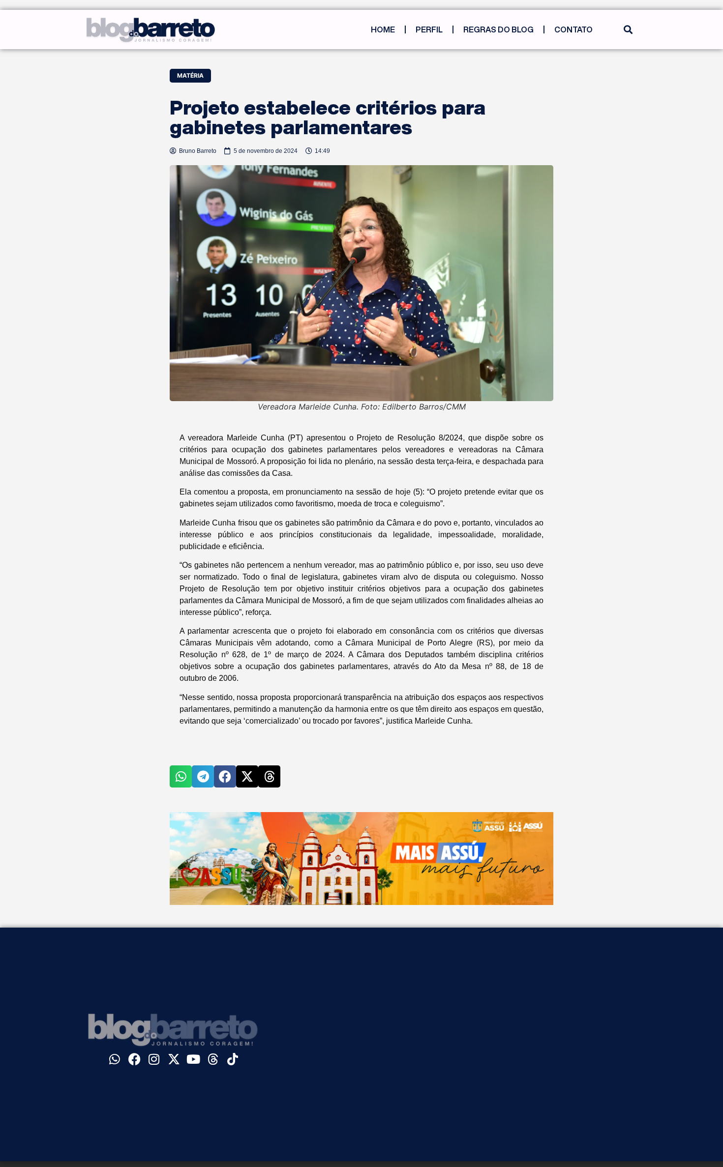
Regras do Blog (498, 29)
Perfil (429, 29)
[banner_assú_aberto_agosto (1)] (361, 902)
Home (383, 29)
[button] (628, 30)
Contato (573, 29)
